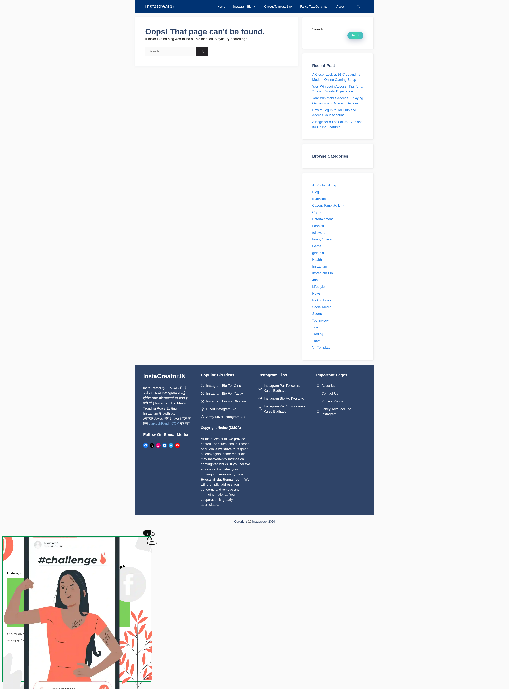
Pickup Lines (321, 300)
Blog (315, 192)
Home (221, 6)
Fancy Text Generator (314, 6)
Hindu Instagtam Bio (221, 409)
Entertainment (322, 219)
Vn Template (321, 347)
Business (319, 199)
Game (316, 246)
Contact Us (330, 393)
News (316, 293)
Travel (316, 341)
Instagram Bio (242, 6)
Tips (315, 327)
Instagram (319, 266)
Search (317, 29)
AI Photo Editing (324, 185)
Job (315, 280)
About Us (328, 386)
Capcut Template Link (278, 6)
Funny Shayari (323, 239)
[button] (358, 6)
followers (318, 233)
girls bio (318, 253)
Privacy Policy (332, 401)
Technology (320, 320)
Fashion (318, 226)
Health (317, 260)
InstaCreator (159, 6)
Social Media (321, 307)
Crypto (317, 212)
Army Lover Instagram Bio (225, 417)
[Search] (202, 51)
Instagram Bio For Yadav (224, 393)
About (340, 6)
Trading (317, 334)
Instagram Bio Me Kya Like (284, 398)
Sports (317, 314)
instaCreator (152, 388)
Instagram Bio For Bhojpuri (226, 401)
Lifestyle (318, 287)
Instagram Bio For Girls (223, 386)
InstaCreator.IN (164, 376)
